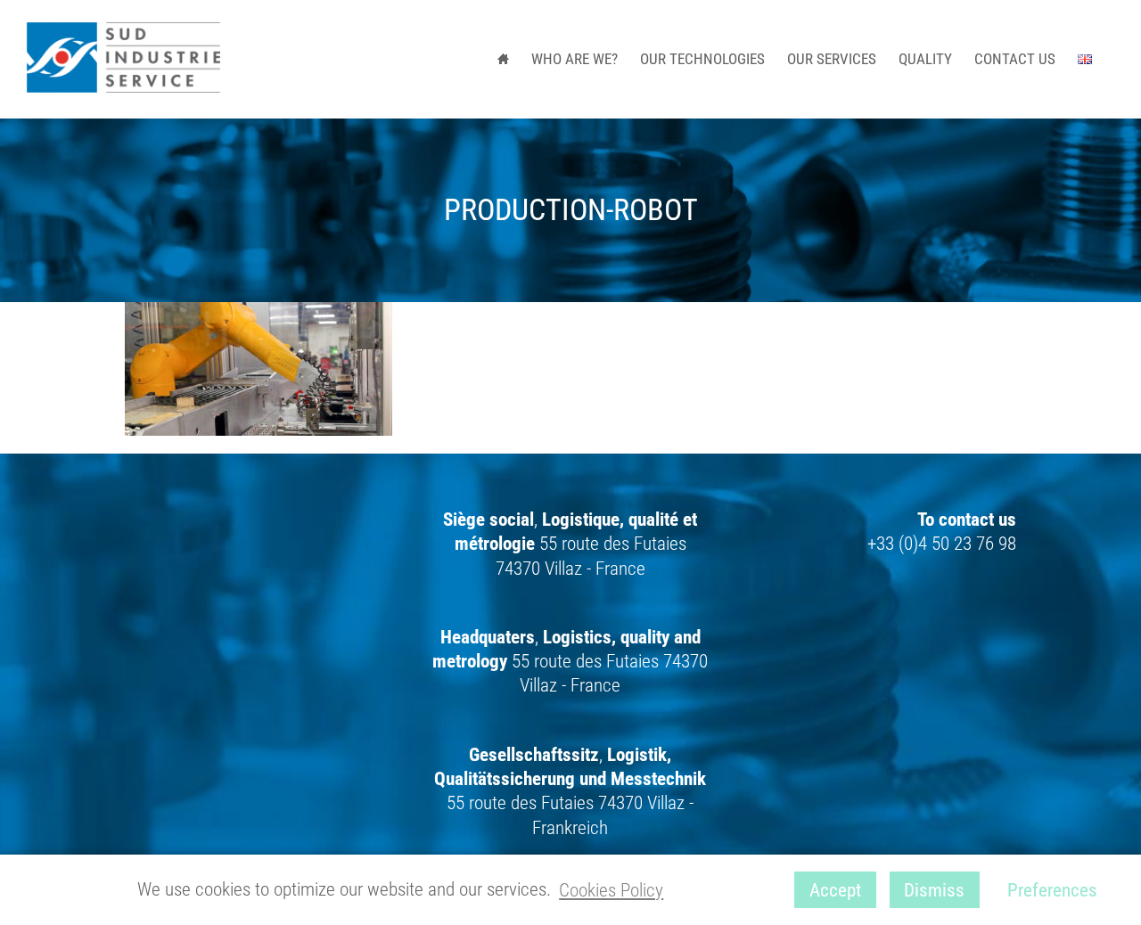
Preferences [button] (1052, 890)
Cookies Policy (611, 890)
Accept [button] (835, 890)
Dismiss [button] (934, 890)
